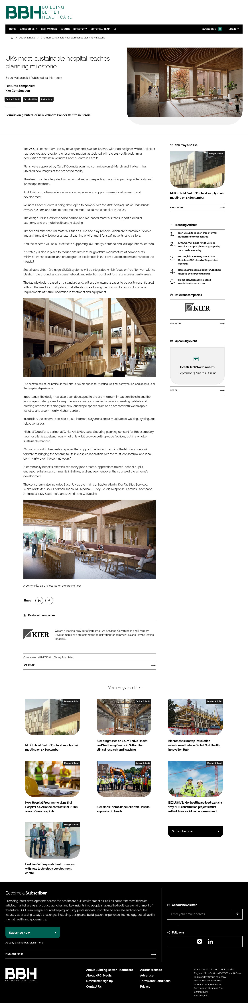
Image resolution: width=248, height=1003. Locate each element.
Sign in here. (36, 942)
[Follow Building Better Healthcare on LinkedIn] (210, 942)
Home (12, 29)
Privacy (145, 986)
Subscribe (209, 29)
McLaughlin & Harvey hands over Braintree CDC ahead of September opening (198, 260)
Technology (46, 99)
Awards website (151, 970)
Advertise (147, 975)
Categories (27, 29)
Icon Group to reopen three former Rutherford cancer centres (197, 235)
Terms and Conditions (155, 981)
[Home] (12, 37)
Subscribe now (182, 831)
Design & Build (13, 99)
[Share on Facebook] (49, 600)
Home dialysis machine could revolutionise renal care (194, 281)
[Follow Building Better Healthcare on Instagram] (199, 942)
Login (232, 29)
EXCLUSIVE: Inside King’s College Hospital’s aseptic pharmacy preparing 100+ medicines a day (199, 246)
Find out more (14, 954)
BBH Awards (49, 29)
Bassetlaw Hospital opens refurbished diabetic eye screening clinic (199, 272)
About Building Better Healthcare (109, 970)
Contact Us (94, 986)
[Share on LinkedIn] (39, 600)
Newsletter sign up (99, 981)
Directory (80, 29)
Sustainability (30, 99)
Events (65, 29)
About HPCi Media (98, 975)
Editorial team (100, 29)
